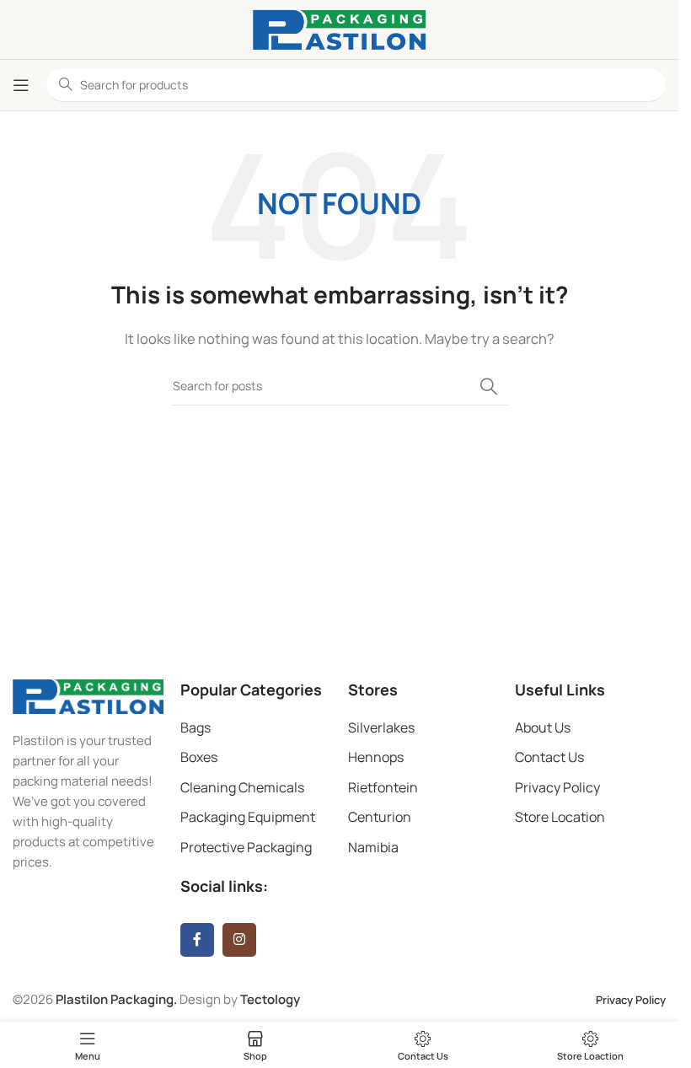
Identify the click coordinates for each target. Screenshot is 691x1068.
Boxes (198, 757)
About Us (542, 727)
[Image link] (88, 695)
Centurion (379, 817)
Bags (195, 727)
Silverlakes (381, 727)
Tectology (270, 999)
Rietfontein (383, 787)
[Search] (488, 386)
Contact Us (549, 757)
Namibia (373, 847)
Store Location (560, 817)
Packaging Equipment (247, 817)
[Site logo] (339, 28)
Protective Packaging (246, 847)
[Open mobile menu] (21, 85)
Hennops (376, 757)
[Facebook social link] (197, 940)
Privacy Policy (557, 787)
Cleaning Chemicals (242, 787)
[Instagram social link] (239, 940)
